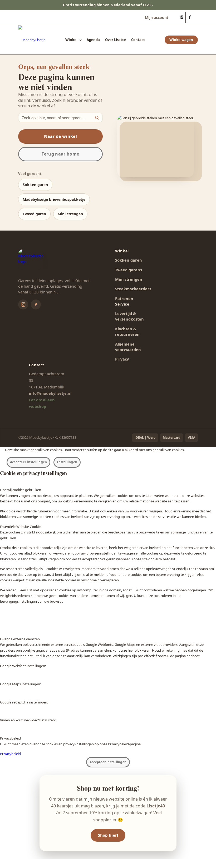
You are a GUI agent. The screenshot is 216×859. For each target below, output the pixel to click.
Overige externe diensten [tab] (20, 639)
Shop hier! (108, 835)
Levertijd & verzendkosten (129, 316)
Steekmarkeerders (133, 288)
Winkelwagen (181, 39)
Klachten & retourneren (127, 331)
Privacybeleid (10, 753)
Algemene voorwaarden (128, 346)
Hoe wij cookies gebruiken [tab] (20, 489)
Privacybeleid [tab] (10, 738)
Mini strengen (70, 213)
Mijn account (156, 17)
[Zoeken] (96, 117)
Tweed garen (34, 213)
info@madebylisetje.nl (50, 393)
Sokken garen (35, 184)
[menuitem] (155, 17)
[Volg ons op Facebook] (36, 304)
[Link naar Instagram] (181, 17)
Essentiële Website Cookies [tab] (21, 526)
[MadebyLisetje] (31, 39)
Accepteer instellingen (28, 462)
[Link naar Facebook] (190, 17)
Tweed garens (128, 269)
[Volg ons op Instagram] (23, 304)
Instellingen (67, 462)
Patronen (124, 298)
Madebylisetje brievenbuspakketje (54, 199)
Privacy (122, 359)
